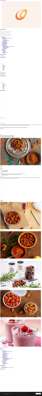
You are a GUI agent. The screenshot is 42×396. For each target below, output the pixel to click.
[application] (21, 394)
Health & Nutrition (32, 177)
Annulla (2, 128)
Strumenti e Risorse (4, 45)
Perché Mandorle (3, 37)
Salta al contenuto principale (3, 0)
